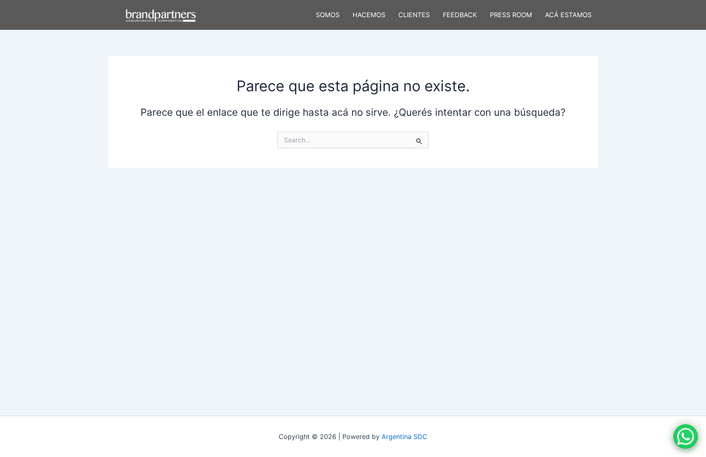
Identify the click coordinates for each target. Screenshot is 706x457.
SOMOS (328, 15)
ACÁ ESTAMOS (568, 15)
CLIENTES (414, 15)
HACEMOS (369, 15)
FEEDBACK (460, 15)
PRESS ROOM (511, 15)
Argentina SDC (404, 436)
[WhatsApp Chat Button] (685, 436)
